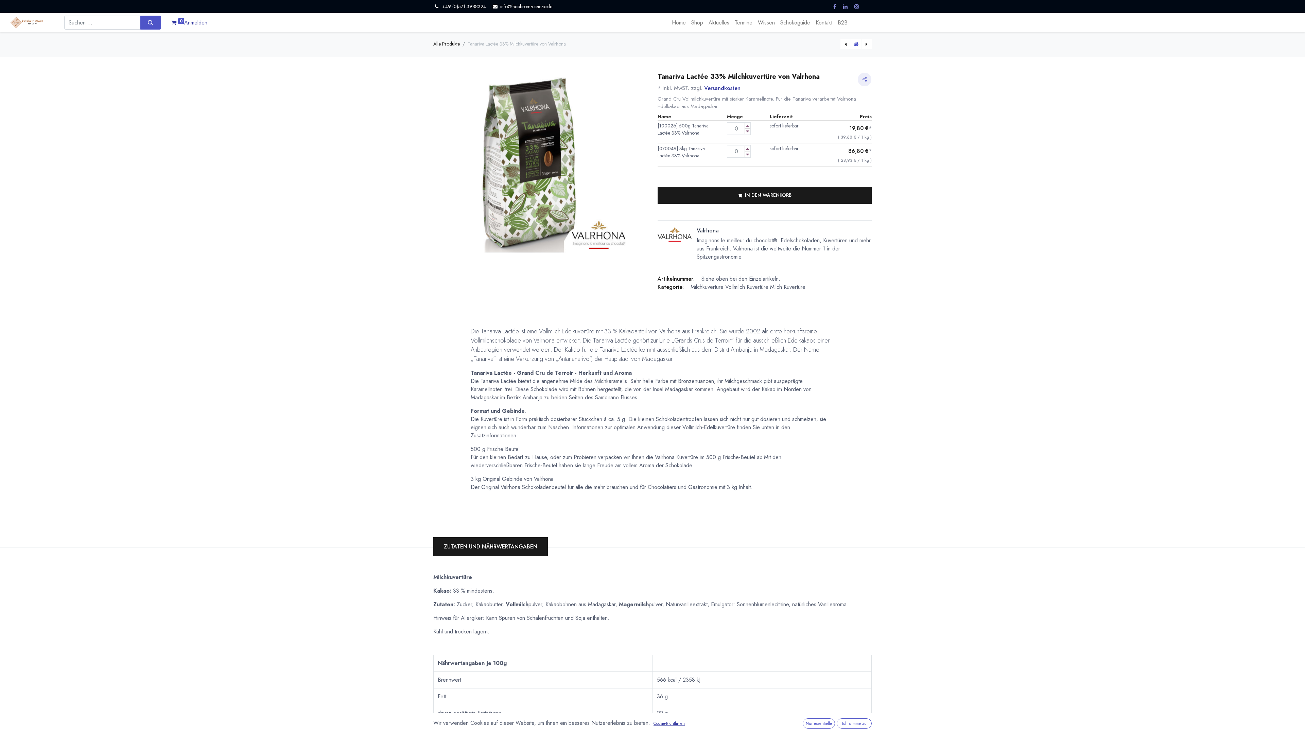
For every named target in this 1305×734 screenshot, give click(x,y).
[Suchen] (150, 22)
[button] (765, 195)
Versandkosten (722, 88)
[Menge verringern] (747, 131)
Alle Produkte (446, 43)
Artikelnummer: (676, 279)
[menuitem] (679, 23)
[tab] (490, 546)
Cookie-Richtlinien (669, 723)
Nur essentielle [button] (819, 723)
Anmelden (195, 23)
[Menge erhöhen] (747, 126)
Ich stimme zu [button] (854, 723)
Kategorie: (671, 287)
